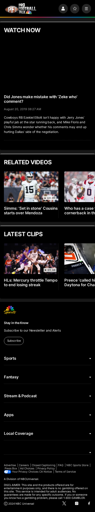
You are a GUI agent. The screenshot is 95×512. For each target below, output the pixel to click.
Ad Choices (27, 468)
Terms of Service (65, 471)
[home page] (20, 8)
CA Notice (45, 471)
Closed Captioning (43, 465)
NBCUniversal (30, 479)
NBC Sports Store (77, 465)
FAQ (60, 465)
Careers (24, 465)
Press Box (11, 468)
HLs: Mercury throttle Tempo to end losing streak (31, 282)
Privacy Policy (46, 468)
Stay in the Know (16, 323)
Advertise (10, 465)
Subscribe (14, 340)
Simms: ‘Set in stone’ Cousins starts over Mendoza (31, 210)
